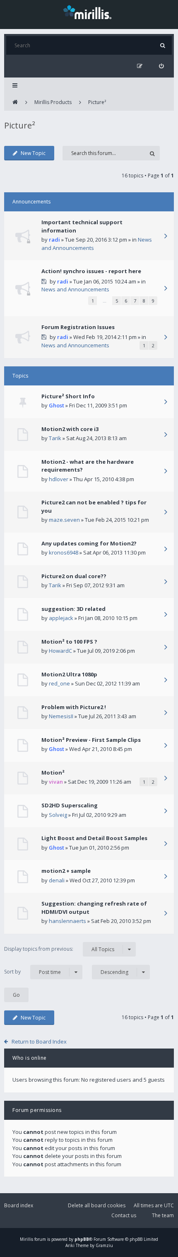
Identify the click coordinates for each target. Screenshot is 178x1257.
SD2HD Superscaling (69, 805)
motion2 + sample (66, 870)
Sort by (32, 972)
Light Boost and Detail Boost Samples (94, 838)
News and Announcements (75, 289)
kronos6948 (63, 552)
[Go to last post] (165, 236)
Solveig (58, 815)
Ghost (56, 405)
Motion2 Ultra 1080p (69, 674)
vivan (56, 781)
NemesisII (61, 716)
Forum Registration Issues (78, 327)
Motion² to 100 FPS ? (69, 641)
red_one (59, 683)
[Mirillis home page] (89, 11)
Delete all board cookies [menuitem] (96, 1205)
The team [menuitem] (163, 1215)
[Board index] (15, 102)
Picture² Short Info (68, 396)
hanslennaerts (67, 921)
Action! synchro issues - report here (91, 271)
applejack (61, 618)
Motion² (53, 772)
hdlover (58, 479)
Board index (18, 1205)
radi (54, 239)
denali (57, 880)
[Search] (162, 45)
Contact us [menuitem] (123, 1215)
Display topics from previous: (59, 949)
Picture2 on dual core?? (73, 576)
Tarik (55, 438)
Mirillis (26, 1239)
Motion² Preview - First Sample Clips (91, 740)
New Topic (33, 153)
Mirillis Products (53, 102)
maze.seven (64, 519)
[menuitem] (161, 66)
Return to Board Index (39, 1041)
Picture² (97, 102)
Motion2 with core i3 (70, 429)
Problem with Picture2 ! (73, 707)
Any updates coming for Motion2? (89, 543)
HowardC (60, 650)
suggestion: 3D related (73, 609)
